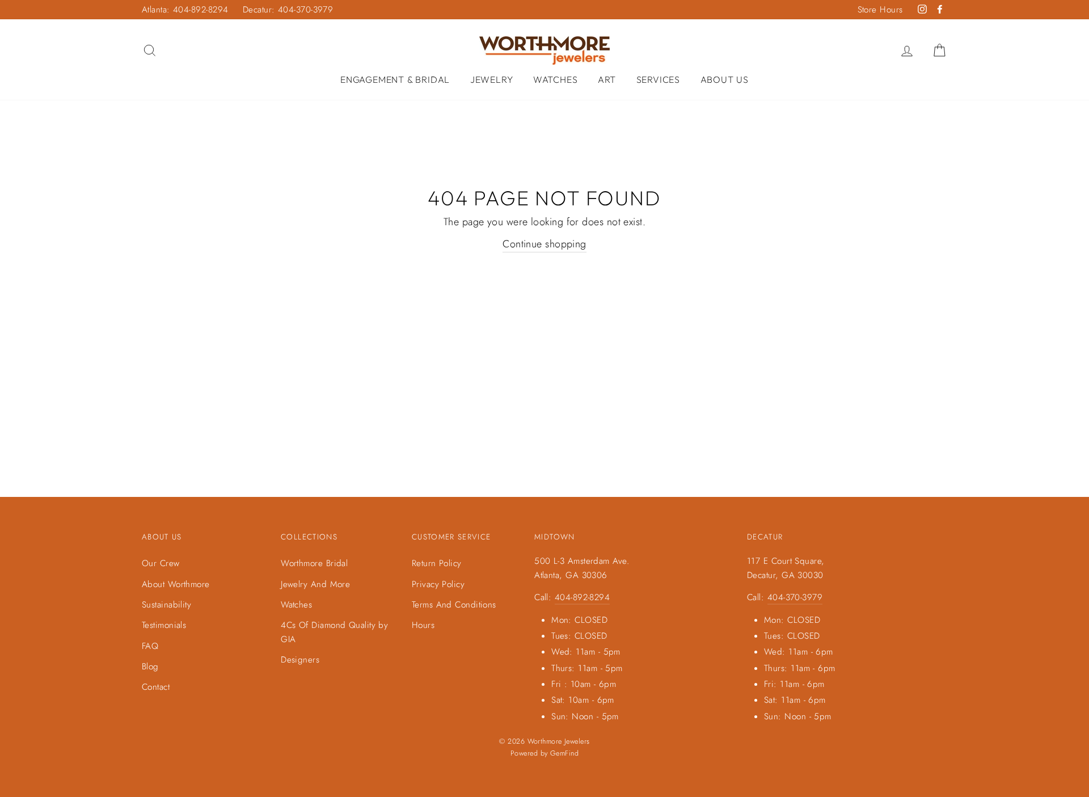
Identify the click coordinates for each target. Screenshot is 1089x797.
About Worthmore (176, 584)
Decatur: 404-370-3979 (288, 9)
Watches (555, 79)
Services (658, 79)
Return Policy (437, 563)
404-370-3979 (794, 597)
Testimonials (164, 625)
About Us (724, 79)
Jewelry (491, 79)
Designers (300, 659)
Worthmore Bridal (314, 563)
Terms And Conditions (454, 604)
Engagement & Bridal (395, 79)
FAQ (150, 646)
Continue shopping (544, 244)
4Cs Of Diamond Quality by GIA (334, 632)
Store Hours (880, 9)
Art (607, 79)
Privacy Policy (438, 584)
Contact (156, 687)
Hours (423, 625)
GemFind (564, 753)
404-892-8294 (582, 597)
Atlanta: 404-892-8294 (185, 9)
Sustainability (166, 604)
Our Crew (161, 563)
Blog (150, 666)
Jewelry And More (315, 584)
